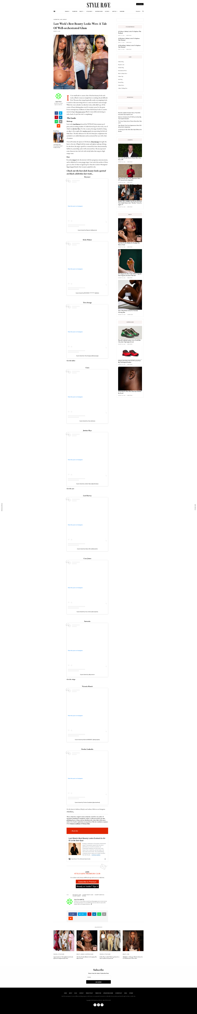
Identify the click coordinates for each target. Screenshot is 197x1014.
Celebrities (56, 19)
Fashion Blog (121, 61)
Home (65, 993)
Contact (81, 993)
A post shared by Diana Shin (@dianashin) (87, 548)
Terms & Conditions (75, 823)
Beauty (78, 954)
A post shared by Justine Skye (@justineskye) (87, 483)
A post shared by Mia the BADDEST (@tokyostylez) (87, 739)
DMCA (125, 993)
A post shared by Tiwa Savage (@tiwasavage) (87, 355)
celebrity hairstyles (99, 894)
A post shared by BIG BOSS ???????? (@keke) (87, 293)
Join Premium (140, 4)
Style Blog (120, 79)
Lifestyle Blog (121, 67)
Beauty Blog (120, 82)
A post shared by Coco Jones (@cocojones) (87, 611)
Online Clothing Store (122, 88)
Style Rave (58, 101)
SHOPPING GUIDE (89, 954)
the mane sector (80, 112)
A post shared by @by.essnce (87, 674)
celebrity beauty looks (87, 894)
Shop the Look (121, 64)
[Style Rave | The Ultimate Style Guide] (98, 5)
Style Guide (61, 954)
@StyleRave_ (70, 811)
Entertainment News (122, 70)
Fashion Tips (120, 76)
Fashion (55, 954)
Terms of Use (98, 993)
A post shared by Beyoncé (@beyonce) (87, 230)
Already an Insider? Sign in (87, 886)
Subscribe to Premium (87, 881)
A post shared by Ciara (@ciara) (87, 421)
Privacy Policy (86, 823)
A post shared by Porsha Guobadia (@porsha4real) (87, 802)
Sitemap (131, 993)
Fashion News (121, 85)
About (70, 993)
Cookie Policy (118, 993)
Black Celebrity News (122, 73)
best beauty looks (77, 894)
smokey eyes (86, 131)
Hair (61, 19)
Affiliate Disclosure (108, 993)
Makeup (65, 19)
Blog (75, 993)
